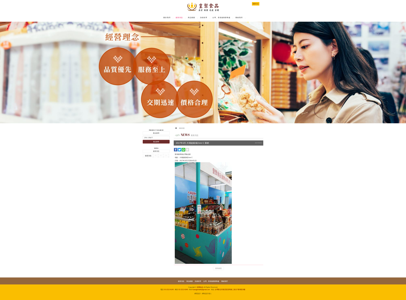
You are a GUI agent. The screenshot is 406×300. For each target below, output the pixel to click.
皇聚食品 (203, 7)
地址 (212, 289)
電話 (162, 289)
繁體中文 (255, 4)
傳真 (176, 289)
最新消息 (148, 156)
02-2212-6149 (169, 289)
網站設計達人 (207, 293)
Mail (190, 289)
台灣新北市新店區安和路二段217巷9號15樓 (230, 289)
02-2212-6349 (183, 289)
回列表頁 (218, 268)
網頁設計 (197, 293)
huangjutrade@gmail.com (201, 289)
